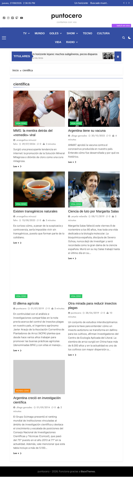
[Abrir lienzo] (4, 38)
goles (54, 33)
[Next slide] (129, 3)
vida (58, 42)
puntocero (66, 15)
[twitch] (17, 18)
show (71, 33)
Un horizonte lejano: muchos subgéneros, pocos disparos (80, 3)
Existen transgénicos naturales (35, 211)
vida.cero (21, 123)
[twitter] (12, 18)
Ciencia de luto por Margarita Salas (93, 211)
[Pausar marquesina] (118, 56)
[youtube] (21, 18)
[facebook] (4, 18)
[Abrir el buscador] (123, 37)
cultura (103, 33)
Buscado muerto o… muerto (99, 3)
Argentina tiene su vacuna (87, 130)
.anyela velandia (79, 216)
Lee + (16, 166)
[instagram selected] (8, 18)
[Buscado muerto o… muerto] (103, 55)
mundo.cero (22, 390)
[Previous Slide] (124, 3)
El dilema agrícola (26, 303)
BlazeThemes (88, 471)
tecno (87, 33)
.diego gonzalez (79, 135)
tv (25, 33)
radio (70, 42)
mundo (40, 33)
